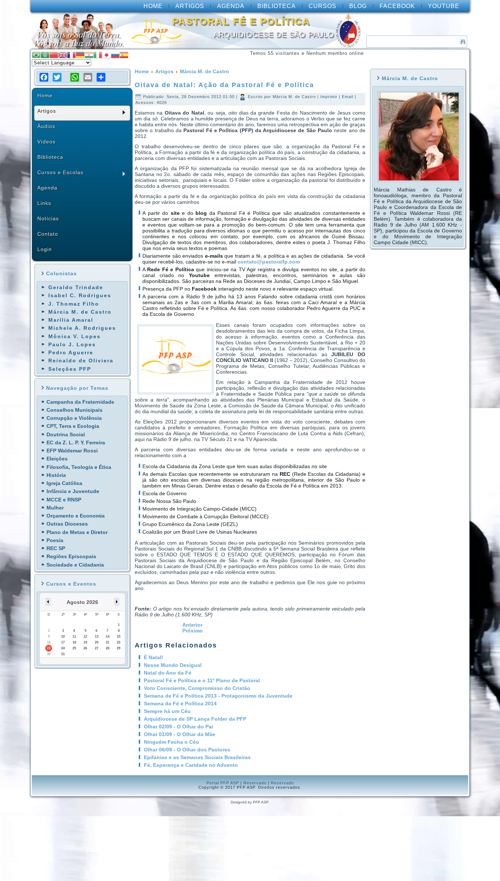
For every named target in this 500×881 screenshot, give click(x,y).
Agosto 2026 (82, 602)
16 (49, 642)
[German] (80, 54)
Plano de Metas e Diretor (77, 532)
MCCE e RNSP (63, 500)
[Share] (101, 77)
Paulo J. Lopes (72, 344)
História (56, 475)
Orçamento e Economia (75, 516)
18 (74, 642)
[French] (71, 54)
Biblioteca (276, 6)
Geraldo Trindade (75, 287)
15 (118, 636)
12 (85, 636)
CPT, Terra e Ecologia (72, 426)
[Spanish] (124, 54)
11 (74, 636)
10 (63, 636)
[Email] (88, 77)
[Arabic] (45, 54)
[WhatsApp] (75, 77)
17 (63, 642)
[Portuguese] (36, 54)
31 (63, 654)
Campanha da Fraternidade (80, 402)
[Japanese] (106, 54)
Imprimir (329, 96)
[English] (62, 54)
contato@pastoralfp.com (269, 262)
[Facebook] (44, 77)
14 (107, 636)
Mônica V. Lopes (74, 336)
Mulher (55, 508)
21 (107, 642)
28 (107, 648)
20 (96, 642)
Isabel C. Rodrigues (79, 295)
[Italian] (97, 54)
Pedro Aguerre (70, 352)
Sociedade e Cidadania (75, 565)
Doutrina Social (65, 434)
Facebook (397, 6)
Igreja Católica (64, 483)
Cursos (322, 6)
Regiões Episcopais (71, 556)
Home (153, 6)
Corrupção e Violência (74, 418)
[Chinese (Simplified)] (53, 54)
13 (96, 636)
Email (348, 96)
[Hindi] (89, 54)
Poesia (54, 540)
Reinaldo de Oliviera (80, 360)
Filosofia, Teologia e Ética (78, 467)
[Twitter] (57, 77)
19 (85, 642)
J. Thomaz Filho (73, 304)
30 (49, 654)
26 (85, 648)
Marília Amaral (70, 320)
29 (118, 648)
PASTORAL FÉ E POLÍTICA (241, 21)
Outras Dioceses (67, 524)
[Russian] (115, 54)
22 (118, 642)
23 (49, 648)
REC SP (55, 548)
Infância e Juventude (72, 491)
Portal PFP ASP (222, 783)
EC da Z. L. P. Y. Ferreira (75, 442)
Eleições (57, 459)
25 (74, 648)
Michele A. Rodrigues (82, 328)
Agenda (231, 6)
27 (96, 648)
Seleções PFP (69, 369)
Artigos (189, 6)
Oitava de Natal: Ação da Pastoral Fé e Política (224, 85)
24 (63, 648)
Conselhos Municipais (74, 410)
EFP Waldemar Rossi (72, 450)
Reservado (254, 783)
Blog (358, 6)
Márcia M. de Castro (80, 312)
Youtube (443, 6)
